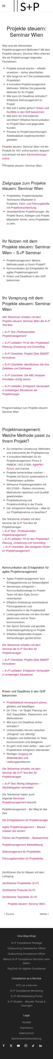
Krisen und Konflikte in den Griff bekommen (28, 110)
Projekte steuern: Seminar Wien (26, 904)
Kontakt (26, 1022)
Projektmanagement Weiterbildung (22, 844)
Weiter (43, 914)
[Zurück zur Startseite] (26, 6)
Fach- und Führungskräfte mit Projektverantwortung (28, 205)
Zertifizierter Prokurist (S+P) (18, 890)
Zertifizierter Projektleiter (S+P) (20, 883)
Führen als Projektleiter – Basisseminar (25, 838)
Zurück (10, 914)
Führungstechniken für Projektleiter (22, 858)
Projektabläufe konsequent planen (27, 702)
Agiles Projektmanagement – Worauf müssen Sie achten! (23, 829)
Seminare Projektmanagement (14, 800)
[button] (3, 6)
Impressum (26, 1027)
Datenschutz (26, 1033)
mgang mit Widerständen (19, 756)
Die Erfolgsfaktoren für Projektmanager (25, 820)
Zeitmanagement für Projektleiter (21, 851)
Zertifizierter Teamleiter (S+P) (19, 897)
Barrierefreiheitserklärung (26, 1038)
